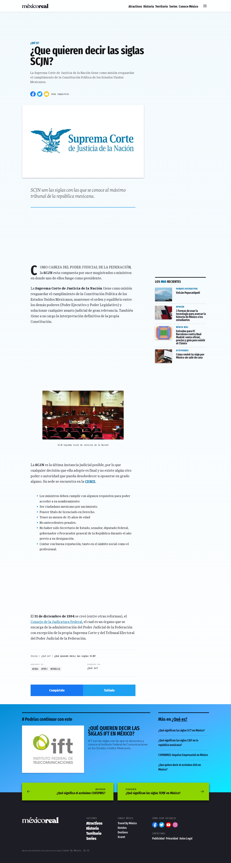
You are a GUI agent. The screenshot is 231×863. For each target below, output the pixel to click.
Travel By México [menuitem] (127, 823)
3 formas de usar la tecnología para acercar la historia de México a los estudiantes (180, 310)
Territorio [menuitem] (161, 6)
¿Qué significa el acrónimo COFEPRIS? (81, 791)
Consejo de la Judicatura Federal (56, 622)
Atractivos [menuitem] (135, 6)
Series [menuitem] (173, 6)
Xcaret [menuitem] (121, 837)
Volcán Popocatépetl (169, 287)
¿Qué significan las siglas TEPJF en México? (153, 791)
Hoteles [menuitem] (122, 828)
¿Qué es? (34, 43)
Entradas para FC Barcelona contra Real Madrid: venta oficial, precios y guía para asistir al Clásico (180, 331)
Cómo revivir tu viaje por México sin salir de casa (178, 351)
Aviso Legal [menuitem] (185, 838)
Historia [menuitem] (148, 6)
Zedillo (56, 669)
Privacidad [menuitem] (172, 838)
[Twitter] (39, 94)
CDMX (90, 481)
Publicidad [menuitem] (158, 838)
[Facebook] (33, 94)
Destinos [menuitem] (123, 832)
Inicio (34, 656)
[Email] (46, 94)
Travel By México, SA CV (75, 850)
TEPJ (45, 669)
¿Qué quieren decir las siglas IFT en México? (53, 728)
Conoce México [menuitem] (188, 6)
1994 (35, 669)
